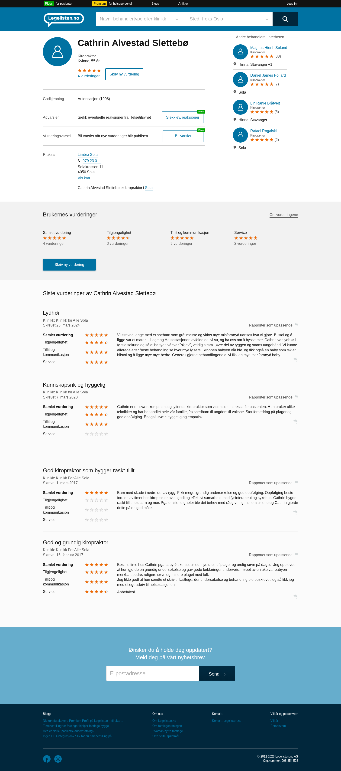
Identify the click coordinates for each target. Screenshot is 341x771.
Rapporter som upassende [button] (271, 325)
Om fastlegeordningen (167, 726)
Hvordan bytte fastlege (167, 731)
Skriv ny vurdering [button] (124, 74)
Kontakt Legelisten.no (226, 720)
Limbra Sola (88, 155)
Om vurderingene (284, 215)
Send (214, 673)
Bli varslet (183, 136)
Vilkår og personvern (284, 713)
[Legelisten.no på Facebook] (47, 759)
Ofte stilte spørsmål (165, 736)
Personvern (278, 726)
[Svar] (295, 362)
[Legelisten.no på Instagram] (58, 759)
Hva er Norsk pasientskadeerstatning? (68, 731)
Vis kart (84, 178)
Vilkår (274, 720)
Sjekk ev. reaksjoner (182, 117)
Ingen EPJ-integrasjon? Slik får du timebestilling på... (78, 736)
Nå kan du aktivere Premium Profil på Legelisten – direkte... (83, 720)
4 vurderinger (89, 76)
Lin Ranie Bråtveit (265, 103)
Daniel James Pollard (268, 75)
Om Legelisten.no (164, 720)
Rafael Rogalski (263, 131)
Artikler (183, 3)
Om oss (157, 713)
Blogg (155, 3)
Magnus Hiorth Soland (268, 48)
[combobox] (138, 19)
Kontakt (217, 713)
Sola (149, 188)
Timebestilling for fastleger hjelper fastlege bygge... (77, 726)
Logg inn (292, 3)
